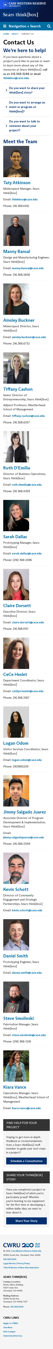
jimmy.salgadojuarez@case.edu (23, 837)
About (15, 34)
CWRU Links (11, 1317)
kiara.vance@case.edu (26, 1108)
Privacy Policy (23, 1263)
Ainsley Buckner (19, 320)
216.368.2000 (9, 1259)
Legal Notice (9, 1263)
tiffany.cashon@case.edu (28, 416)
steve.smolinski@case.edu (29, 1035)
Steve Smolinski (18, 1018)
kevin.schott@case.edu (27, 910)
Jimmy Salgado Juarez (24, 812)
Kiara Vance (14, 1087)
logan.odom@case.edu (27, 760)
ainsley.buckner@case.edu (29, 337)
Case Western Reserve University (26, 1251)
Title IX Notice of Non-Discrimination (21, 1267)
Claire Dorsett (17, 605)
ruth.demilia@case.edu (27, 484)
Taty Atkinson (16, 182)
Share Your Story (26, 1221)
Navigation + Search (21, 27)
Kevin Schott (15, 889)
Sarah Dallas (15, 536)
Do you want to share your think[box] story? (27, 90)
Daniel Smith (15, 956)
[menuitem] (26, 1323)
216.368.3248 (16, 1306)
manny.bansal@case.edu (28, 268)
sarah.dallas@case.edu (27, 553)
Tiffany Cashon (18, 389)
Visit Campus (9, 1331)
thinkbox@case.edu (16, 78)
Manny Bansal (16, 251)
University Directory (12, 1335)
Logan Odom (15, 743)
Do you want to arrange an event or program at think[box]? (27, 107)
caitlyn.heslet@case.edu (27, 691)
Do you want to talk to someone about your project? (24, 126)
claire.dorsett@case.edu (28, 622)
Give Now (7, 1327)
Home (6, 34)
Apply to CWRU (10, 1323)
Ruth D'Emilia (16, 468)
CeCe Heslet (15, 674)
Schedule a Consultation (26, 1161)
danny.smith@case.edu (27, 972)
